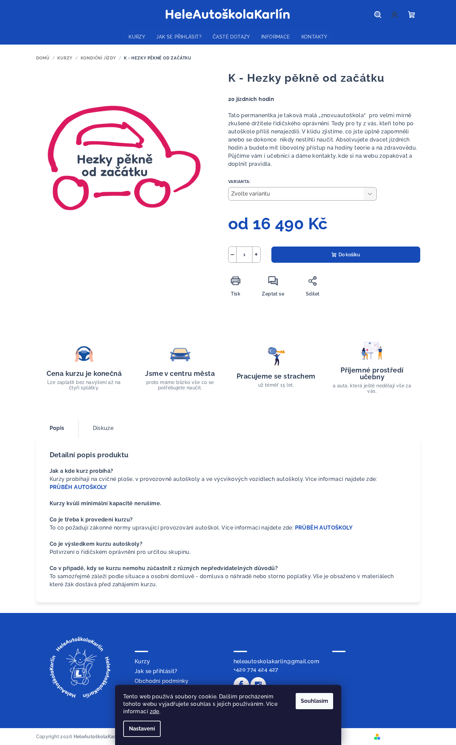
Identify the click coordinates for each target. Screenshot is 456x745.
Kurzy (142, 661)
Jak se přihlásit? (156, 671)
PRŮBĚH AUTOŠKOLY (78, 487)
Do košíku (349, 254)
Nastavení (142, 728)
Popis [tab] (57, 428)
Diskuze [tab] (103, 428)
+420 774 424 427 (256, 669)
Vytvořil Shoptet (401, 736)
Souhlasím (314, 701)
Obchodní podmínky (162, 681)
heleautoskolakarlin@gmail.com (277, 661)
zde (154, 711)
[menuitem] (137, 37)
